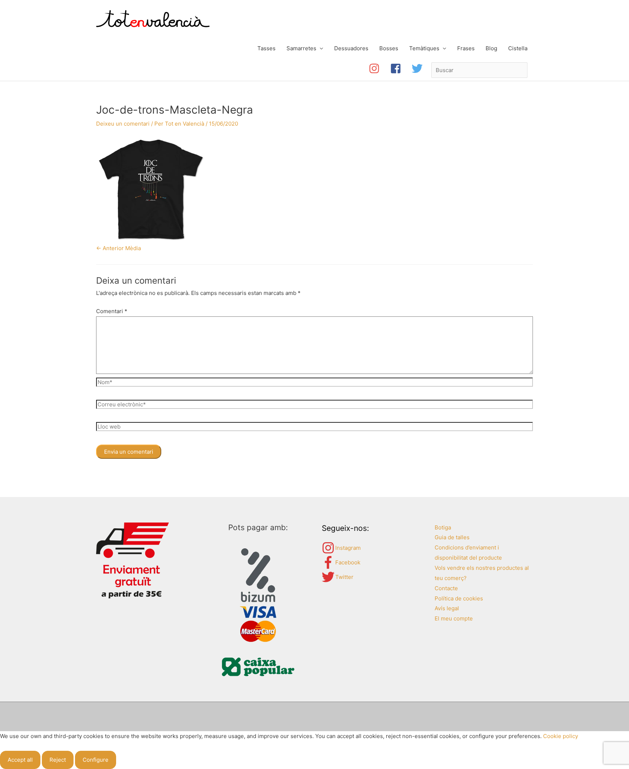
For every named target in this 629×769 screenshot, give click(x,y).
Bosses (388, 48)
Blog (491, 48)
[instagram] (379, 68)
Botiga (443, 527)
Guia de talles (452, 537)
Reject (58, 759)
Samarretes (301, 48)
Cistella (517, 48)
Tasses (266, 48)
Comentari (111, 311)
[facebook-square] (401, 68)
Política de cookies (459, 598)
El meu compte (454, 618)
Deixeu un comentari (123, 123)
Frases (466, 48)
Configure (95, 759)
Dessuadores (351, 48)
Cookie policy (560, 736)
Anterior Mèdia (118, 248)
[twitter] (419, 68)
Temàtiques (424, 48)
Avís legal (447, 608)
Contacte (446, 588)
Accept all (20, 759)
